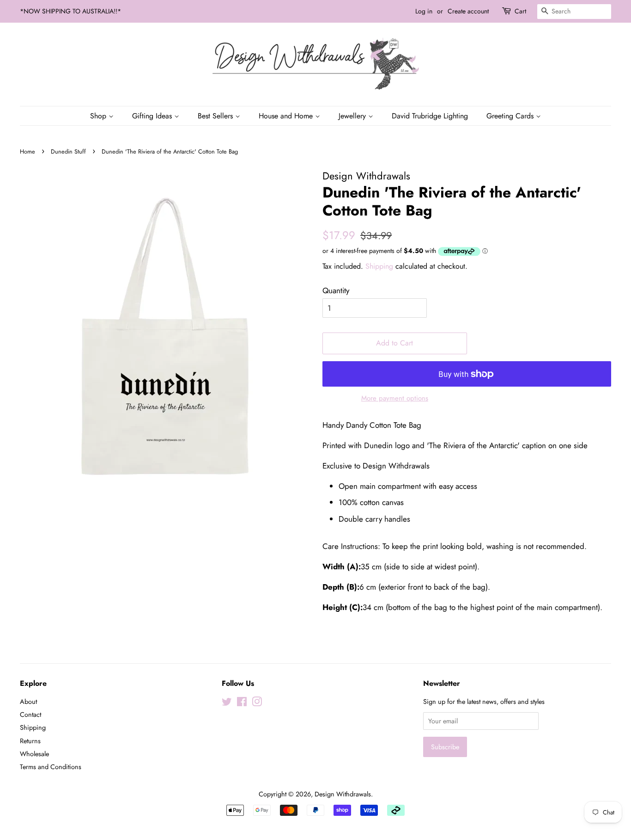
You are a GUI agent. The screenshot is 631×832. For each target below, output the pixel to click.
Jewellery (353, 116)
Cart (520, 11)
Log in (423, 11)
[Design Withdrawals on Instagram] (257, 703)
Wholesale (34, 753)
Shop (99, 116)
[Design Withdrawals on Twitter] (227, 703)
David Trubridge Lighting (430, 116)
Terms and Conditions (50, 766)
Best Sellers (216, 116)
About (28, 701)
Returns (30, 741)
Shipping (379, 266)
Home (27, 151)
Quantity (335, 290)
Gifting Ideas (153, 116)
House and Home (287, 116)
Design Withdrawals (343, 794)
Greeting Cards (511, 116)
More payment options (394, 398)
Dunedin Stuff (68, 151)
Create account (468, 11)
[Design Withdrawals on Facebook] (242, 703)
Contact (30, 714)
